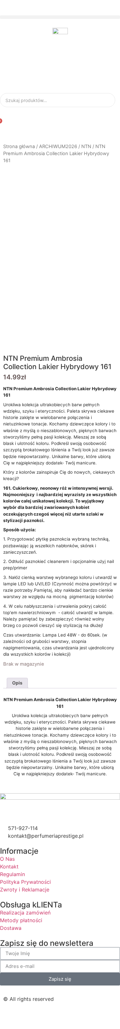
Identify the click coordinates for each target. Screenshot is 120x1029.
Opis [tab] (17, 682)
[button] (60, 17)
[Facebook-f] (11, 1016)
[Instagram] (29, 1016)
